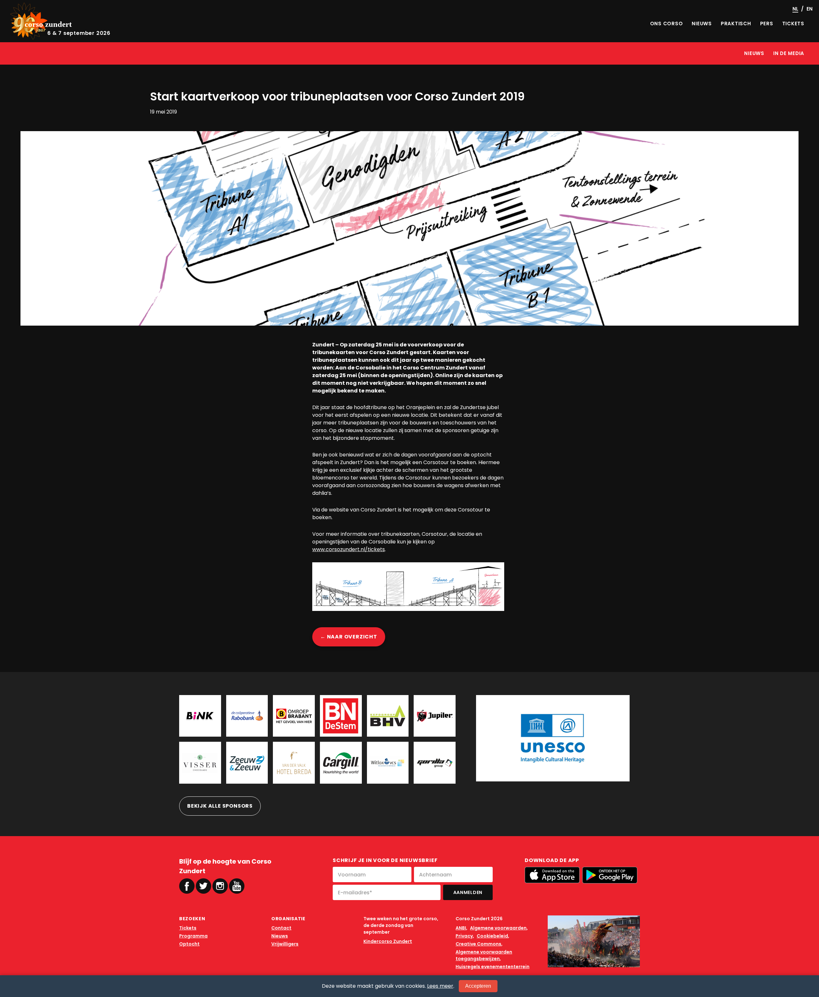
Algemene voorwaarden (498, 928)
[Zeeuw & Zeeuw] (247, 763)
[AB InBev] (435, 716)
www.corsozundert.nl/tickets (348, 549)
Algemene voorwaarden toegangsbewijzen (484, 955)
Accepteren (478, 986)
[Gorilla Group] (435, 763)
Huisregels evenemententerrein (492, 966)
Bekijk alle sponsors (220, 806)
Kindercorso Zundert (387, 941)
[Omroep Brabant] (294, 716)
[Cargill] (341, 763)
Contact (281, 928)
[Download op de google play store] (609, 875)
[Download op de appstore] (552, 875)
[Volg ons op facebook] (187, 886)
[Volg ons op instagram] (220, 886)
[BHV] (388, 716)
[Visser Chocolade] (200, 763)
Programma (193, 936)
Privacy (464, 936)
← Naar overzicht (348, 636)
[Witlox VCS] (388, 763)
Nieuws (279, 936)
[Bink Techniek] (200, 716)
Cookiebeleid (492, 936)
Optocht (189, 944)
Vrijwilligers (284, 944)
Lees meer (440, 986)
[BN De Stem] (341, 716)
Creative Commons (478, 944)
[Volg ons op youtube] (236, 886)
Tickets (187, 928)
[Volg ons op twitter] (203, 886)
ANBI (461, 928)
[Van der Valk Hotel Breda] (294, 763)
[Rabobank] (247, 716)
